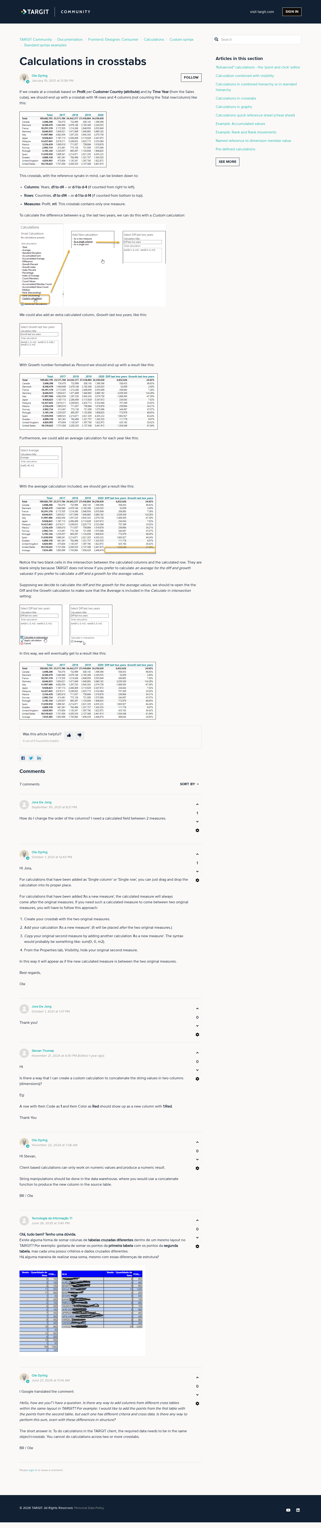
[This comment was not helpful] (197, 821)
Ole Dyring (39, 75)
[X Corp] (31, 758)
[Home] (56, 12)
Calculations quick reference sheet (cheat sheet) (255, 115)
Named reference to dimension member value (253, 141)
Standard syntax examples (45, 45)
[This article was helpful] (69, 735)
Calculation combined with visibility (245, 76)
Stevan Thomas (43, 1050)
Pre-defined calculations (235, 149)
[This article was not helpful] (79, 735)
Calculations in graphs (234, 107)
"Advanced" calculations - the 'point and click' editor (258, 67)
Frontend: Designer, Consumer (113, 39)
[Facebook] (23, 758)
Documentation (70, 39)
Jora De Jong (41, 802)
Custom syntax (181, 39)
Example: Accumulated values (240, 124)
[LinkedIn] (39, 758)
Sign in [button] (292, 11)
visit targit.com (262, 12)
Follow (191, 77)
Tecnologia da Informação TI (52, 1218)
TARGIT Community (36, 39)
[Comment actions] (197, 830)
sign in (33, 1470)
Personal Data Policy (89, 1508)
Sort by (187, 784)
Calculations (154, 39)
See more (227, 162)
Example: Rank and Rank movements (246, 132)
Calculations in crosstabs (236, 98)
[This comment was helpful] (197, 804)
